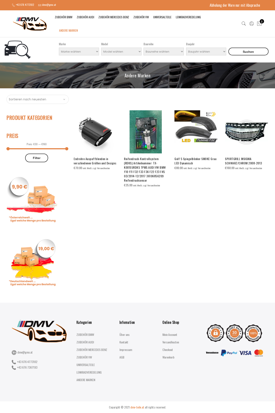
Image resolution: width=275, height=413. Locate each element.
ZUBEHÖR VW (141, 17)
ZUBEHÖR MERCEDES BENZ (113, 17)
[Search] (244, 23)
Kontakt (123, 342)
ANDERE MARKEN (68, 30)
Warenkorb (168, 357)
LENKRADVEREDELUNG (188, 17)
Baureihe (148, 44)
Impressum (125, 349)
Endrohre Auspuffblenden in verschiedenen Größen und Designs (95, 160)
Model (104, 44)
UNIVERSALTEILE (162, 17)
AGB (121, 357)
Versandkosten (170, 342)
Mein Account (169, 334)
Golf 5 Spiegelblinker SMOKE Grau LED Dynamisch (195, 160)
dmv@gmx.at (25, 352)
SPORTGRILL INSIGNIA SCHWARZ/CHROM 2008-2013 (243, 160)
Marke (62, 44)
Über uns (124, 334)
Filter (36, 158)
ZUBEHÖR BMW (63, 17)
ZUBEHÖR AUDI (85, 17)
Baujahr (190, 44)
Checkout (167, 349)
